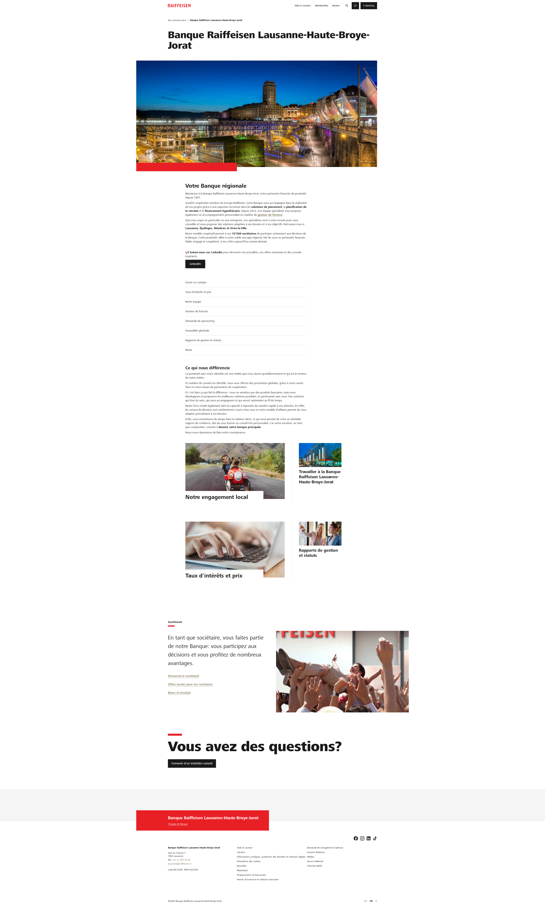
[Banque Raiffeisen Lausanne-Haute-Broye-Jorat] (179, 5)
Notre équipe (193, 301)
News (188, 350)
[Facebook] (356, 838)
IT (376, 901)
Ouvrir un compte (195, 282)
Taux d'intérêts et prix (198, 292)
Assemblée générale (197, 330)
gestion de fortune (270, 214)
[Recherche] (347, 5)
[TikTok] (375, 838)
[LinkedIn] (368, 838)
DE (365, 901)
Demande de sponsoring (199, 321)
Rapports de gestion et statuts (203, 340)
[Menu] (355, 5)
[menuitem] (303, 5)
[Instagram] (362, 838)
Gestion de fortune (196, 311)
